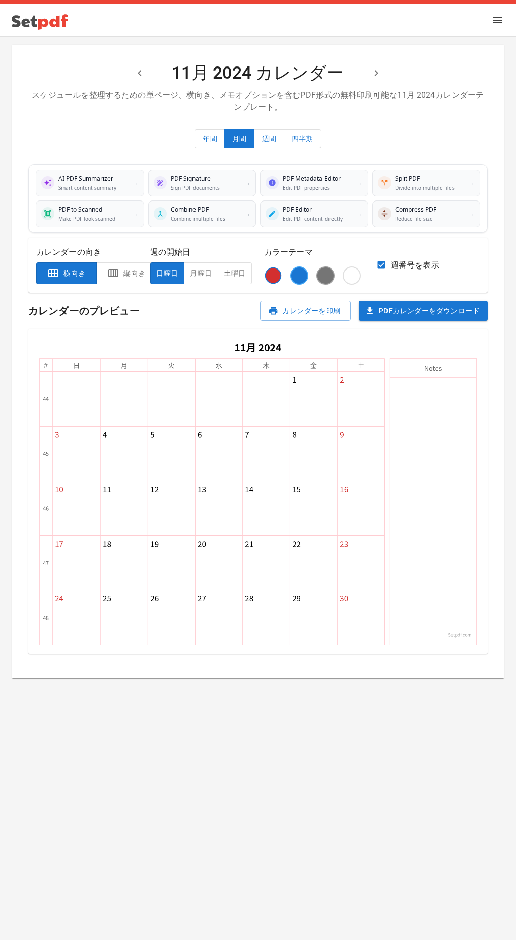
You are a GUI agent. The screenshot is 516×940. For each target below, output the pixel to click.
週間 (269, 139)
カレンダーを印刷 (311, 311)
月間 (239, 139)
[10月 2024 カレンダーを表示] (139, 73)
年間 (210, 139)
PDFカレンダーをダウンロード (429, 311)
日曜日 (167, 273)
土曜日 (234, 273)
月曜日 (201, 273)
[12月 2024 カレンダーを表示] (376, 73)
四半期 (302, 139)
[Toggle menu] (498, 20)
